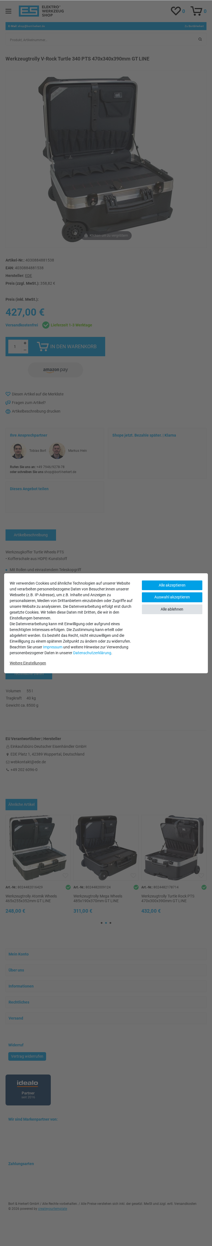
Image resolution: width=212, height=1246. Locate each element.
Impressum (52, 647)
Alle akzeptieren (172, 585)
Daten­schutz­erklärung (92, 653)
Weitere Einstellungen (28, 663)
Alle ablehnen (172, 609)
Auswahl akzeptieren (172, 597)
